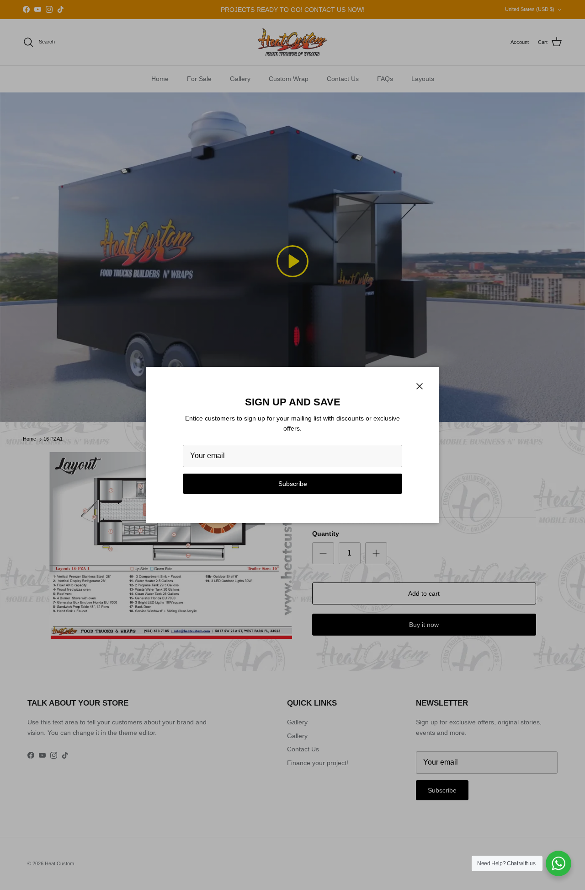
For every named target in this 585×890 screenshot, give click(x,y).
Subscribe (292, 483)
